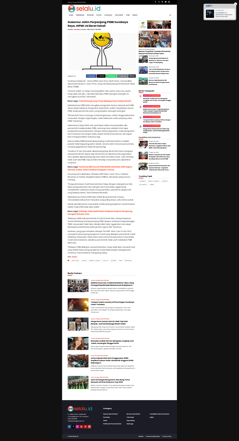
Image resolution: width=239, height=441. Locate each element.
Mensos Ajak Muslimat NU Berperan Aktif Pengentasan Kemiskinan (159, 82)
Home (71, 15)
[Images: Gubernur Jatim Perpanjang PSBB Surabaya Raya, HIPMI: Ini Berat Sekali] (102, 51)
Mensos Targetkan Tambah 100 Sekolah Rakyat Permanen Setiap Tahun (154, 52)
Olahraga (130, 424)
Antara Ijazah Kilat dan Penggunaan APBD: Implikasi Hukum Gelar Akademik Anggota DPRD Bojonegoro (112, 360)
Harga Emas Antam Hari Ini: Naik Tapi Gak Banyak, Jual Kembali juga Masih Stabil (109, 322)
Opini (128, 15)
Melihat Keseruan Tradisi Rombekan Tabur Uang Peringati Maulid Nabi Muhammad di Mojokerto (112, 284)
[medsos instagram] (77, 426)
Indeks (134, 15)
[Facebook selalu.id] (155, 2)
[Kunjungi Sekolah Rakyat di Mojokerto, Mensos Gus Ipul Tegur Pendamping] (143, 59)
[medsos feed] (89, 426)
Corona (84, 260)
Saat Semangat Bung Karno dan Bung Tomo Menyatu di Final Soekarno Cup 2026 (110, 381)
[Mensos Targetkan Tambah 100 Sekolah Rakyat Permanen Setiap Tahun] (155, 39)
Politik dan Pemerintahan (112, 424)
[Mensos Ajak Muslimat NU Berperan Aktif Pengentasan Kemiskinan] (143, 81)
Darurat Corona (94, 260)
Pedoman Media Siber (153, 436)
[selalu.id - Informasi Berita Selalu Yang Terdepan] (84, 8)
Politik (99, 15)
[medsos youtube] (81, 426)
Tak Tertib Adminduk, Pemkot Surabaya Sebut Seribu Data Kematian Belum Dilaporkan (159, 71)
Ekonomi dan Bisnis (133, 414)
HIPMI (120, 260)
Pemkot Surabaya (153, 181)
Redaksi (74, 257)
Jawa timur (75, 260)
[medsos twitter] (73, 426)
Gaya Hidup (119, 15)
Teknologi (130, 417)
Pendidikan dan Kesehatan (159, 414)
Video (105, 420)
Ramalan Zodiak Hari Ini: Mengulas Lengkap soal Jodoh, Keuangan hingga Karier (112, 342)
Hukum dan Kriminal (110, 414)
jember (152, 184)
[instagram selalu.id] (162, 2)
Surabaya (143, 181)
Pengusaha (128, 260)
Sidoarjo (165, 181)
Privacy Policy (166, 436)
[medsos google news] (85, 426)
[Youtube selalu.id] (165, 2)
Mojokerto (143, 184)
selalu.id (75, 436)
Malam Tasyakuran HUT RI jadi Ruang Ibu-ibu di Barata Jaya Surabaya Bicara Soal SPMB (159, 157)
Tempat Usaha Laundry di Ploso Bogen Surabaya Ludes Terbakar (156, 121)
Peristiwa (106, 417)
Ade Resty (77, 29)
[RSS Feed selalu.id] (169, 2)
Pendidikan (80, 15)
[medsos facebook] (69, 426)
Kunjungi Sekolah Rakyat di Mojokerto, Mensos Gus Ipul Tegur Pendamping (158, 60)
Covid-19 (105, 260)
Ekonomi (90, 15)
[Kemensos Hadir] (155, 24)
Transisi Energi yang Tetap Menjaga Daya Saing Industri (105, 101)
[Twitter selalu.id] (159, 2)
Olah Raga (108, 15)
